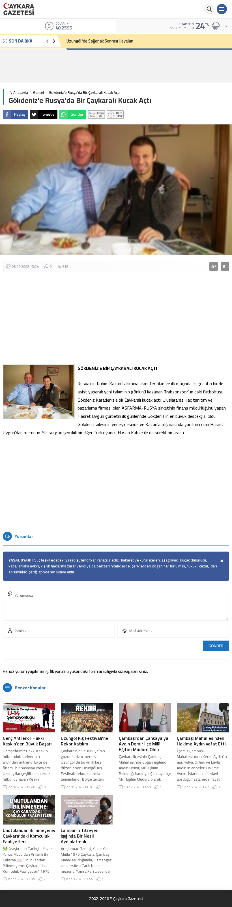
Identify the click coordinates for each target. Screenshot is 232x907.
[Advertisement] (116, 66)
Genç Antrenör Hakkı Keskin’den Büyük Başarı (27, 741)
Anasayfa (20, 92)
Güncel (38, 92)
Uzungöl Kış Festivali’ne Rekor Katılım (84, 741)
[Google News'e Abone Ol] (96, 114)
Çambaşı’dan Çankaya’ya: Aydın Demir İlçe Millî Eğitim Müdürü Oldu (144, 744)
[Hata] (115, 114)
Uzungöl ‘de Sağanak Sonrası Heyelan (99, 41)
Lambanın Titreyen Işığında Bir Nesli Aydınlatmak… (79, 836)
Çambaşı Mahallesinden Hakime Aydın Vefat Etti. (202, 741)
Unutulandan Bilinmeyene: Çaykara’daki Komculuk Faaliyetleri (29, 836)
